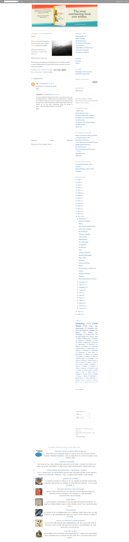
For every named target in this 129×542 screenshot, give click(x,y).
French (88, 354)
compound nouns (87, 382)
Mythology (82, 344)
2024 (79, 185)
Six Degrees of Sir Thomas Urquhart (85, 122)
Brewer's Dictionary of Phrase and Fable (86, 135)
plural (77, 362)
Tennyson (81, 352)
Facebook (78, 58)
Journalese (91, 328)
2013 (79, 211)
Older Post (70, 140)
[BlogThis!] (59, 70)
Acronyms (88, 362)
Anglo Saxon (91, 348)
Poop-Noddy (70, 500)
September (82, 287)
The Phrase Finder (80, 124)
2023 (79, 187)
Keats (94, 362)
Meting (81, 266)
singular (77, 380)
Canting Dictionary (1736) (83, 138)
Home (52, 140)
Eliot (96, 340)
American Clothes (70, 479)
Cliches (77, 368)
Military (78, 346)
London (95, 354)
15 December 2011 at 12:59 (46, 83)
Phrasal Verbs (91, 372)
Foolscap (81, 276)
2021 (79, 190)
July (80, 292)
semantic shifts (93, 336)
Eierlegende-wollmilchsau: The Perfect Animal (67, 470)
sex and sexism (80, 336)
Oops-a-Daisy (82, 258)
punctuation (79, 354)
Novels (90, 332)
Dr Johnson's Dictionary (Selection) (85, 115)
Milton (86, 346)
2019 (79, 195)
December (82, 219)
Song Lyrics (90, 334)
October (81, 285)
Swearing (85, 350)
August (81, 290)
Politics (96, 338)
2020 (79, 193)
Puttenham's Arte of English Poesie (85, 118)
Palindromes (93, 376)
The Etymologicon (81, 41)
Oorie (80, 250)
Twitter (77, 63)
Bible (79, 338)
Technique (79, 334)
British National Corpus (82, 113)
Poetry (91, 326)
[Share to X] (61, 70)
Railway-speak (79, 378)
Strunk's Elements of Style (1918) (85, 169)
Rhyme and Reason (81, 36)
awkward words (80, 358)
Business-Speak (88, 370)
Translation (93, 366)
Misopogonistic (83, 239)
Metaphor (85, 366)
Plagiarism (89, 380)
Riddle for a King (80, 38)
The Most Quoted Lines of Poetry (70, 489)
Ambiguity (95, 350)
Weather (86, 364)
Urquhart (91, 368)
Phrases (78, 332)
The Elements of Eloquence (83, 43)
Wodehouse (93, 364)
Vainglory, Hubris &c (84, 252)
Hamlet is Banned (67, 462)
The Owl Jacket (70, 531)
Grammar (84, 360)
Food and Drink (81, 330)
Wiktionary (79, 156)
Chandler (95, 374)
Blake (83, 380)
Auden (80, 342)
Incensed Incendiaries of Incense (87, 279)
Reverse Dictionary (81, 147)
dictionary (92, 344)
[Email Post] (54, 69)
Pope (94, 356)
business (78, 366)
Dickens (78, 350)
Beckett (79, 370)
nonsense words (87, 374)
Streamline (82, 260)
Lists (83, 372)
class (81, 382)
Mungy (81, 224)
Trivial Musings (83, 231)
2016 (79, 203)
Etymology (80, 323)
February (81, 306)
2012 (79, 214)
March (81, 303)
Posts (79, 414)
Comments (81, 418)
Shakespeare (80, 328)
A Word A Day (79, 111)
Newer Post (34, 140)
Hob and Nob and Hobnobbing (87, 226)
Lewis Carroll (79, 364)
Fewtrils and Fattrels (84, 263)
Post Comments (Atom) (45, 144)
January (81, 308)
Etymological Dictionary (82, 140)
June (80, 295)
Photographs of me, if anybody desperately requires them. (84, 73)
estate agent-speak (90, 378)
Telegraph (78, 171)
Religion (89, 340)
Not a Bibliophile (83, 242)
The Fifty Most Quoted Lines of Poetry (71, 451)
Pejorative (84, 368)
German (79, 376)
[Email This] (57, 70)
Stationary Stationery (84, 273)
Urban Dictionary (80, 153)
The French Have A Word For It (87, 268)
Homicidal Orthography (85, 255)
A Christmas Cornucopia (82, 50)
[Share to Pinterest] (65, 70)
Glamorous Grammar (84, 221)
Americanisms (90, 358)
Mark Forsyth (79, 91)
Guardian (78, 166)
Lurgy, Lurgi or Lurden (85, 229)
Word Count (79, 127)
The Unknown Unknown (82, 52)
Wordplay (78, 374)
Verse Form (91, 352)
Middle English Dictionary (83, 144)
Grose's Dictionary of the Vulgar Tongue (86, 142)
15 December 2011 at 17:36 (51, 94)
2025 (79, 182)
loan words (95, 382)
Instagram (78, 61)
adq (37, 83)
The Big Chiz (82, 247)
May (80, 298)
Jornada (81, 271)
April (80, 300)
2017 (79, 201)
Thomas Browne (92, 360)
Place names (87, 338)
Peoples (88, 356)
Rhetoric (87, 342)
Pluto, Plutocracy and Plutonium (71, 521)
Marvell (85, 376)
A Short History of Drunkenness (84, 48)
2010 (79, 311)
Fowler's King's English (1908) (84, 164)
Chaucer (95, 342)
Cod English (71, 510)
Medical (81, 340)
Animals (92, 330)
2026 (79, 180)
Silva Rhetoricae (80, 120)
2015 (79, 206)
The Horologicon (80, 45)
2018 (79, 198)
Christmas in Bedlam (84, 234)
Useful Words (48, 72)
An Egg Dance (83, 245)
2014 (79, 208)
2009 (79, 314)
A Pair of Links (83, 237)
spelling (82, 362)
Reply (37, 89)
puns (96, 368)
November (82, 282)
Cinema (81, 356)
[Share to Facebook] (63, 70)
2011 (79, 216)
